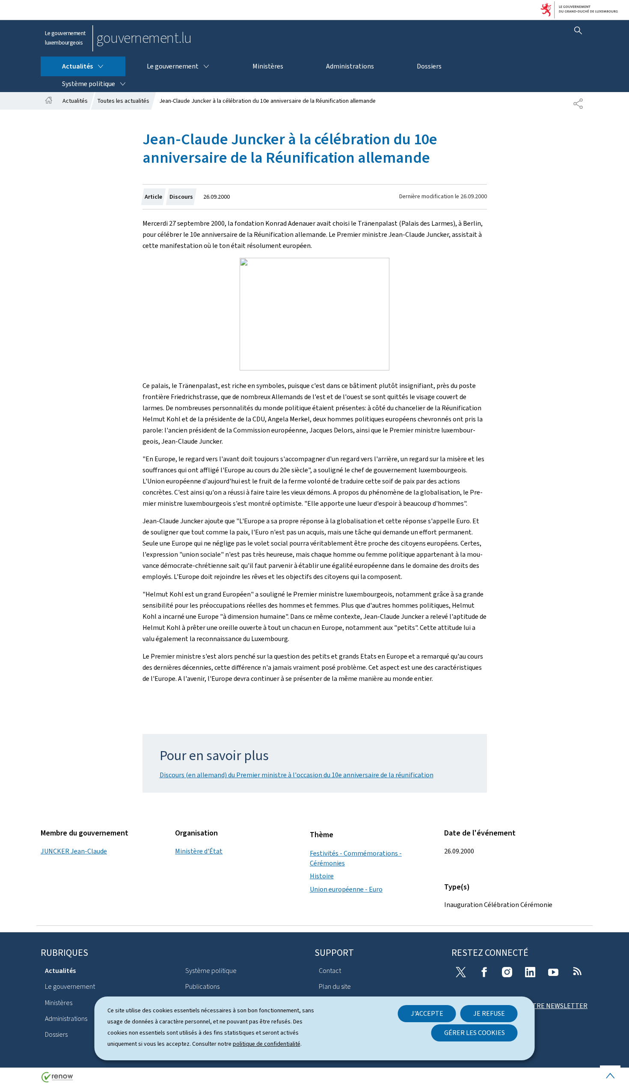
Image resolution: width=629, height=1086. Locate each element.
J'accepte (427, 1013)
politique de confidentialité (266, 1044)
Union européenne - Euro (346, 889)
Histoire (322, 875)
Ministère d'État (199, 851)
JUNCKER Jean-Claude (74, 851)
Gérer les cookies (474, 1032)
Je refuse (489, 1013)
